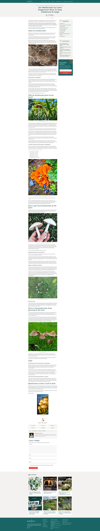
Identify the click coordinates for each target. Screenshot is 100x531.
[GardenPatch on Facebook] (29, 527)
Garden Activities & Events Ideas (66, 524)
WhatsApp (43, 427)
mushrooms (39, 430)
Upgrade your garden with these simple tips (65, 47)
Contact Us (44, 522)
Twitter (43, 425)
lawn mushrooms (34, 430)
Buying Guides (71, 1)
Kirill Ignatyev (42, 67)
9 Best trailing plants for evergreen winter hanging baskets (64, 44)
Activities (45, 1)
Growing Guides (58, 1)
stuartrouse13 (46, 299)
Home (42, 1)
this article (43, 93)
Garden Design (66, 1)
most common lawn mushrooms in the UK (36, 149)
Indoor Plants (62, 32)
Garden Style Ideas (63, 29)
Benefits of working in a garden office (65, 53)
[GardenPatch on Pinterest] (27, 527)
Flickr (45, 67)
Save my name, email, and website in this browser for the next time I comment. (41, 465)
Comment (30, 444)
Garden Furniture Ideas (64, 27)
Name (30, 454)
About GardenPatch (45, 521)
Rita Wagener (51, 14)
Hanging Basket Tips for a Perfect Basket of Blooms (55, 522)
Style (62, 1)
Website (30, 461)
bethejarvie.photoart (44, 121)
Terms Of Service (45, 525)
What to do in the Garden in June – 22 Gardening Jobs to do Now (65, 513)
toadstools (43, 430)
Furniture (49, 1)
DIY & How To (53, 1)
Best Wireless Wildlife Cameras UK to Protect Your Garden (65, 56)
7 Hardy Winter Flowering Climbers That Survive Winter (56, 524)
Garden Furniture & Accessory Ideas (66, 522)
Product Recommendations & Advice (65, 34)
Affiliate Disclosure (45, 526)
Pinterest (53, 425)
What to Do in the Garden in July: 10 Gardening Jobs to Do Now (50, 513)
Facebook (33, 425)
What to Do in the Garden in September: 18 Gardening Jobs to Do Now (65, 50)
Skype (33, 427)
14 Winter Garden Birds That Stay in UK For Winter (56, 526)
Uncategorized (62, 36)
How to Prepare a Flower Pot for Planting (55, 528)
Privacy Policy (44, 524)
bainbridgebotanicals (49, 196)
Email (53, 427)
